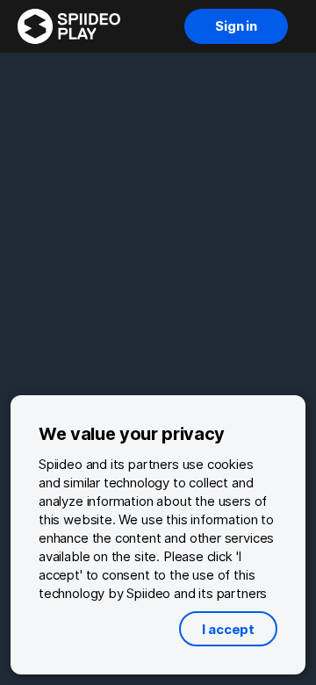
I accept (228, 629)
